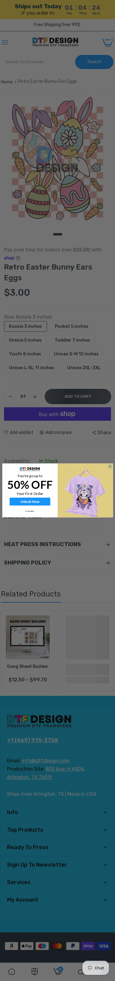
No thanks (29, 511)
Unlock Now (29, 502)
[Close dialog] (110, 467)
